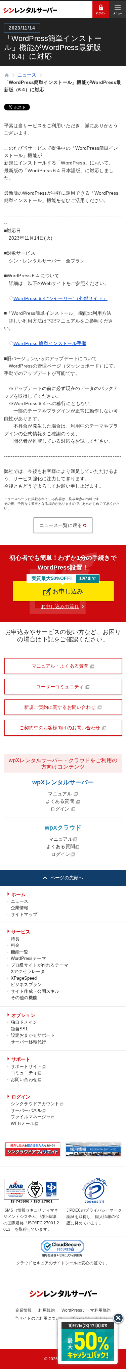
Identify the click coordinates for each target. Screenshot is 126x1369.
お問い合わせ (24, 1079)
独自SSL (19, 1028)
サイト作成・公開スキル (35, 991)
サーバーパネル (26, 1110)
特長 (15, 938)
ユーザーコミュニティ (60, 686)
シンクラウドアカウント (35, 1103)
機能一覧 (20, 952)
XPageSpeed (24, 978)
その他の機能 (24, 997)
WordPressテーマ (28, 958)
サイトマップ (24, 914)
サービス (21, 931)
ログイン (60, 809)
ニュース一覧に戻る (60, 525)
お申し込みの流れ (60, 606)
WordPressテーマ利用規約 (86, 1310)
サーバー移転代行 (28, 1041)
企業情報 (20, 907)
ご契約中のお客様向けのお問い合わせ (60, 727)
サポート (21, 1059)
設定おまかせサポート (33, 1035)
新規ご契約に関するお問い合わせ (60, 707)
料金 (15, 945)
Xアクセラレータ (28, 971)
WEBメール (22, 1123)
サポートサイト (26, 1066)
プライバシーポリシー (91, 1318)
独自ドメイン (24, 1022)
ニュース (20, 901)
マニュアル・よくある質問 (61, 666)
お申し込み (67, 591)
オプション (23, 1015)
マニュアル (60, 793)
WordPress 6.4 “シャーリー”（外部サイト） (60, 298)
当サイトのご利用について (39, 1318)
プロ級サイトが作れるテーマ (39, 965)
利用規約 (46, 1310)
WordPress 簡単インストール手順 (49, 343)
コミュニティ (24, 1072)
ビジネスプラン (26, 984)
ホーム (18, 894)
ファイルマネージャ (30, 1116)
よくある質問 (61, 801)
